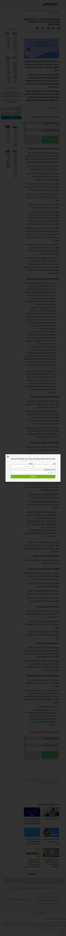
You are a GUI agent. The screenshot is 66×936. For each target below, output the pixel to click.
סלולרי (30, 464)
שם (54, 464)
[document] (33, 468)
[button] (8, 456)
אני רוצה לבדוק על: (49, 470)
